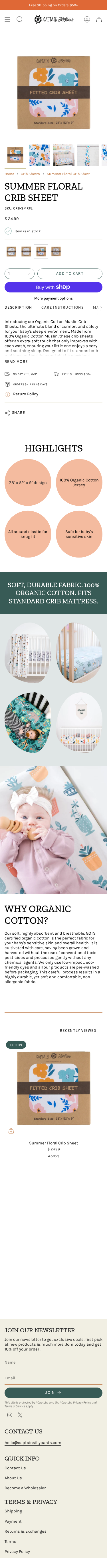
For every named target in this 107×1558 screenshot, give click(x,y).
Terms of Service (15, 1406)
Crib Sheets (30, 174)
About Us (13, 1478)
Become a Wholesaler (25, 1488)
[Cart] (99, 19)
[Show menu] (7, 19)
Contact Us (15, 1468)
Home (9, 174)
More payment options (53, 298)
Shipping (13, 1511)
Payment (13, 1521)
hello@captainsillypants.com (33, 1442)
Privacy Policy (82, 1402)
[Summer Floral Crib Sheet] (53, 1088)
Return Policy (25, 394)
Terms (10, 1541)
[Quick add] (11, 1131)
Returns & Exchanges (26, 1531)
